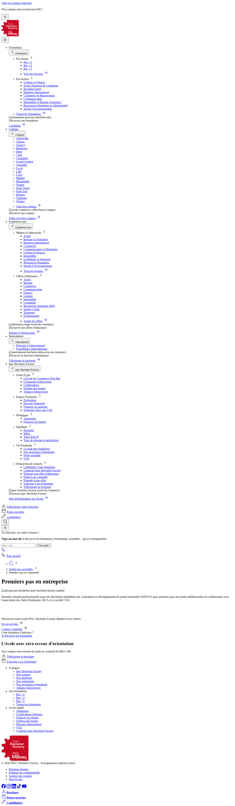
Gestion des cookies (20, 775)
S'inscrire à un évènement (38, 483)
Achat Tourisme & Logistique (41, 85)
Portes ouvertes (15, 512)
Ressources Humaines (36, 262)
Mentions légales (18, 769)
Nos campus (23, 674)
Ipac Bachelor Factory (29, 671)
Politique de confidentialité (24, 772)
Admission (30, 418)
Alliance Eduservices (36, 391)
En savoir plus (10, 624)
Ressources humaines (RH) (39, 306)
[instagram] (9, 787)
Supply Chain (31, 309)
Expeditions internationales (31, 348)
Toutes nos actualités (21, 569)
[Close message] (5, 17)
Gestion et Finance (34, 82)
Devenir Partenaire (34, 403)
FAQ (26, 458)
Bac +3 (28, 65)
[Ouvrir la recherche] (5, 522)
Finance (28, 292)
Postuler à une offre (35, 480)
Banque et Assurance (36, 239)
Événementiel (31, 315)
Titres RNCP (31, 436)
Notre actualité (32, 455)
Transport (29, 312)
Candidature (14, 517)
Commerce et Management (39, 95)
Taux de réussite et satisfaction (41, 440)
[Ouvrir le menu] (5, 40)
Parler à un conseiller (36, 477)
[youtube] (24, 787)
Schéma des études (34, 388)
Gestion (28, 296)
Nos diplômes (24, 677)
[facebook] (4, 787)
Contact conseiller (12, 629)
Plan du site (15, 779)
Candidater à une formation (39, 467)
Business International (36, 92)
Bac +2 (28, 62)
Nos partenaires (25, 681)
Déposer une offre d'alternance (41, 473)
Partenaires (30, 400)
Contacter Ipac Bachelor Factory (42, 470)
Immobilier (30, 256)
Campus (13, 129)
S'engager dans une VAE (38, 410)
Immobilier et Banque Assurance (42, 102)
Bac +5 (28, 68)
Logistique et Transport (37, 259)
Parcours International (28, 724)
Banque (28, 282)
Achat (27, 236)
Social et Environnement (38, 108)
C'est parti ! (44, 545)
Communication (33, 98)
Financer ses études (35, 421)
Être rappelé (14, 556)
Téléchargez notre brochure (22, 506)
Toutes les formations (28, 704)
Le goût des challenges (37, 448)
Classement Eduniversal (37, 381)
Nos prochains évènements (39, 452)
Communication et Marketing (40, 249)
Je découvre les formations (16, 635)
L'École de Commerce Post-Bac (42, 378)
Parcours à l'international (30, 345)
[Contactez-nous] (3, 550)
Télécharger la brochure (37, 487)
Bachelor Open (32, 88)
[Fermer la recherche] (5, 528)
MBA (27, 433)
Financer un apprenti (35, 406)
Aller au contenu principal (16, 3)
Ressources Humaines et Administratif (46, 105)
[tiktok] (19, 787)
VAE (19, 727)
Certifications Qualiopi (29, 714)
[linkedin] (14, 787)
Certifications (31, 385)
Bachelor (29, 430)
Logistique (30, 302)
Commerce (30, 246)
